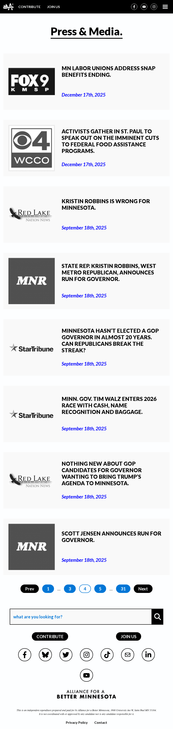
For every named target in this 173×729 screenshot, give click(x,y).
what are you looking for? (37, 605)
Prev (29, 588)
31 (123, 588)
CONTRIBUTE (29, 7)
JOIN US (53, 7)
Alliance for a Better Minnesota (93, 710)
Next (143, 588)
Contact (100, 722)
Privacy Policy (77, 722)
